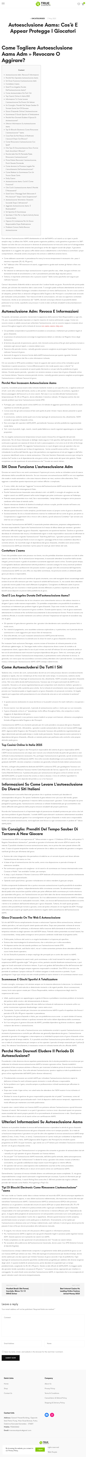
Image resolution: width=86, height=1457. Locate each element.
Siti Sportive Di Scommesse (16, 212)
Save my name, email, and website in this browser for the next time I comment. (33, 1352)
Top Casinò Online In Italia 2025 (18, 96)
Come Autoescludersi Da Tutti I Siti (19, 93)
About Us (48, 1384)
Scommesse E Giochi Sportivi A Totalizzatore (22, 114)
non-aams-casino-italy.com (52, 326)
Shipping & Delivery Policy (55, 1403)
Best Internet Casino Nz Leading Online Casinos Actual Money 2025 (70, 1291)
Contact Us (8, 1393)
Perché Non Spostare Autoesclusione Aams (22, 78)
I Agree (40, 1449)
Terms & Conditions (52, 1393)
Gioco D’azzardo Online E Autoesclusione (21, 111)
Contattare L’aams (12, 84)
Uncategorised (38, 19)
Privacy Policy (50, 1388)
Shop (6, 1388)
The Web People (51, 1452)
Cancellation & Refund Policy (56, 1398)
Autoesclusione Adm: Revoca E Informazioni (22, 75)
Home (6, 1384)
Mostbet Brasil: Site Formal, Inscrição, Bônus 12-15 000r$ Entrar (17, 1291)
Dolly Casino (10, 178)
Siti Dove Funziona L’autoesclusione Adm (21, 81)
